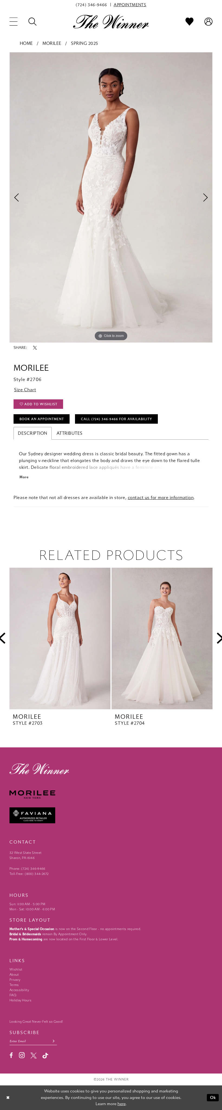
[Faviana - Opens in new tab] (111, 815)
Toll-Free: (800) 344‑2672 (29, 874)
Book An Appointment (41, 419)
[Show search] (32, 22)
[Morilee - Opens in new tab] (111, 794)
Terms (14, 985)
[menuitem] (91, 4)
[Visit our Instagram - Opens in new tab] (22, 1055)
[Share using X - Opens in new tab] (35, 348)
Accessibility (19, 990)
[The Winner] (111, 21)
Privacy (14, 980)
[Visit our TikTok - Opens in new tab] (45, 1055)
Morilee (52, 43)
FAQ (12, 995)
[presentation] (59, 638)
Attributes (70, 433)
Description (32, 433)
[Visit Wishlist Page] (189, 22)
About (14, 975)
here (121, 1103)
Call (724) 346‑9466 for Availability (116, 419)
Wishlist (15, 969)
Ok (213, 1097)
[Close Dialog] (8, 1097)
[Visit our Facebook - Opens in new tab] (11, 1055)
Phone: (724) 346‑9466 (27, 869)
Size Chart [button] (25, 389)
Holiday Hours (20, 1000)
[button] (13, 22)
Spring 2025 (84, 43)
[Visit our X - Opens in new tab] (34, 1055)
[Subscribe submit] (53, 1041)
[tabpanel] (111, 197)
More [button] (23, 477)
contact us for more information (161, 497)
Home (26, 43)
